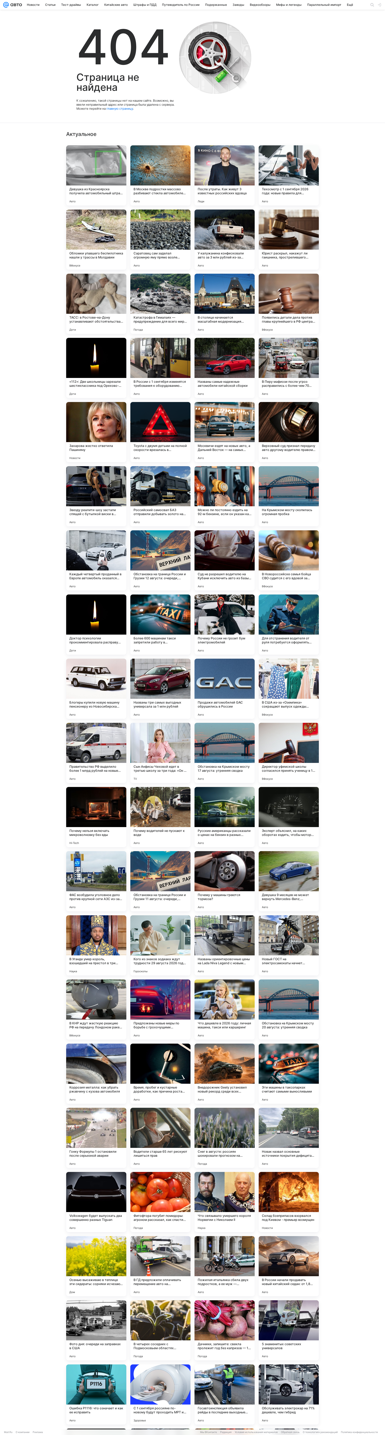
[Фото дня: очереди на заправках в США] (96, 1330)
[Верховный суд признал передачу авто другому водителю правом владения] (289, 432)
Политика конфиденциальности (359, 1432)
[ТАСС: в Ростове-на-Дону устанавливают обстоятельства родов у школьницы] (96, 304)
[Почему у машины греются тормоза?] (225, 881)
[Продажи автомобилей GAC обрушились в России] (225, 689)
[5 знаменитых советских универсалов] (289, 1330)
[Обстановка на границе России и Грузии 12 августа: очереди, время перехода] (160, 560)
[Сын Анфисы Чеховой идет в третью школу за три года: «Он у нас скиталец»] (160, 753)
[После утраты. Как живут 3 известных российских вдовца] (225, 175)
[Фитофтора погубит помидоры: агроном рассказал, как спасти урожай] (160, 1202)
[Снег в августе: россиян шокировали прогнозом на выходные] (225, 1138)
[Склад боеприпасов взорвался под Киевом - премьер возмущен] (289, 1202)
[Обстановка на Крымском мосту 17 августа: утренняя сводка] (225, 753)
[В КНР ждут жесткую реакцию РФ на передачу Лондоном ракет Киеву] (96, 1009)
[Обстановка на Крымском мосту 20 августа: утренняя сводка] (289, 1009)
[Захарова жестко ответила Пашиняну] (96, 432)
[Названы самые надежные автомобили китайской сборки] (225, 368)
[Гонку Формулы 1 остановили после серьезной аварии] (96, 1138)
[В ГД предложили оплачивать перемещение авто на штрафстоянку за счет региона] (160, 1266)
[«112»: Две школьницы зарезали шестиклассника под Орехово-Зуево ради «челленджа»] (96, 368)
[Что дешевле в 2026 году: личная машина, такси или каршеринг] (225, 1009)
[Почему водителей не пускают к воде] (160, 817)
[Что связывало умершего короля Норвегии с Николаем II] (225, 1202)
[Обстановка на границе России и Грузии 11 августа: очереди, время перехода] (160, 881)
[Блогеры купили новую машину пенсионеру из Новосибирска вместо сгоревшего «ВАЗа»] (96, 689)
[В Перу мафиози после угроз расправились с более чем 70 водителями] (289, 368)
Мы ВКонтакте (208, 1432)
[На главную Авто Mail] (15, 5)
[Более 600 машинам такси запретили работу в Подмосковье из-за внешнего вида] (160, 624)
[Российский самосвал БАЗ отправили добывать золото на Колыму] (160, 496)
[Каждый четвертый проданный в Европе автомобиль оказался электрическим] (96, 560)
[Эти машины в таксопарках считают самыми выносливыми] (289, 1074)
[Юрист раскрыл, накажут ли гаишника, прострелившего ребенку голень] (289, 240)
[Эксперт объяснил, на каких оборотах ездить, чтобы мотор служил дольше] (289, 817)
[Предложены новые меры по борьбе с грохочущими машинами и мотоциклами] (160, 1009)
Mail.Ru (8, 1432)
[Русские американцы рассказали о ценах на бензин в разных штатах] (225, 817)
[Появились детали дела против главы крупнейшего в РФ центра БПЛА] (289, 304)
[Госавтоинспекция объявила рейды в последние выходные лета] (225, 1394)
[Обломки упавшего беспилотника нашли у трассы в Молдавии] (96, 240)
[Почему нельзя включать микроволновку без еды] (96, 817)
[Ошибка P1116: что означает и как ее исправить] (96, 1394)
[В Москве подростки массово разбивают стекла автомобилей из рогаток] (160, 175)
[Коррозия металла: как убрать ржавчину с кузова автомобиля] (96, 1074)
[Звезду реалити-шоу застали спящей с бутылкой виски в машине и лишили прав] (96, 496)
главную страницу (119, 108)
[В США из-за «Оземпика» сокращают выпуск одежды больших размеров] (289, 689)
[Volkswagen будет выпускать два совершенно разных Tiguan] (96, 1202)
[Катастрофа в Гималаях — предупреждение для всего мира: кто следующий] (160, 304)
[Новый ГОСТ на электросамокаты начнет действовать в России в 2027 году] (289, 945)
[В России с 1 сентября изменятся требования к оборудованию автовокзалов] (160, 368)
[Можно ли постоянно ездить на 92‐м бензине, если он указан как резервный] (225, 496)
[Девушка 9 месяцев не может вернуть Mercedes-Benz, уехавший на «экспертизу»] (289, 881)
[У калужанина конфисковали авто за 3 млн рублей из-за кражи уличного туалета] (225, 240)
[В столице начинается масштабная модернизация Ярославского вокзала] (225, 304)
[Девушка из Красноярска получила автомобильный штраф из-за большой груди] (96, 175)
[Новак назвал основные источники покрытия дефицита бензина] (289, 1138)
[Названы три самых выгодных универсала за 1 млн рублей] (160, 689)
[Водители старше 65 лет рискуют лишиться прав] (160, 1138)
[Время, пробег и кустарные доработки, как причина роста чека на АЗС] (160, 1074)
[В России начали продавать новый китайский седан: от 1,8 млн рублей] (289, 1266)
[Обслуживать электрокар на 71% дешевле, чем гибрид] (289, 1394)
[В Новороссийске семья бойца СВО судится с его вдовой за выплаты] (289, 560)
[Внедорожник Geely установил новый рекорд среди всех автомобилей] (225, 1074)
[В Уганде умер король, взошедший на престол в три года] (96, 945)
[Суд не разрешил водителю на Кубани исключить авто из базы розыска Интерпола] (225, 560)
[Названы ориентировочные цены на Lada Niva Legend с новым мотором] (225, 945)
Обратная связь (290, 1432)
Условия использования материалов (256, 1432)
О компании (22, 1432)
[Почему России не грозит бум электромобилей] (225, 624)
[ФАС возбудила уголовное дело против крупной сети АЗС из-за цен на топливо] (96, 881)
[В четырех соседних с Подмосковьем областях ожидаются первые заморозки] (160, 1330)
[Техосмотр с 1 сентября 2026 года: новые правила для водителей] (289, 175)
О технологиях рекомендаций (320, 1432)
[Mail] (6, 5)
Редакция (226, 1432)
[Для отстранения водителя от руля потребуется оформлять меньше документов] (289, 624)
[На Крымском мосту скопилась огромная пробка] (289, 496)
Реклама (38, 1432)
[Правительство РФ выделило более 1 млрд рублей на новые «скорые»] (96, 753)
